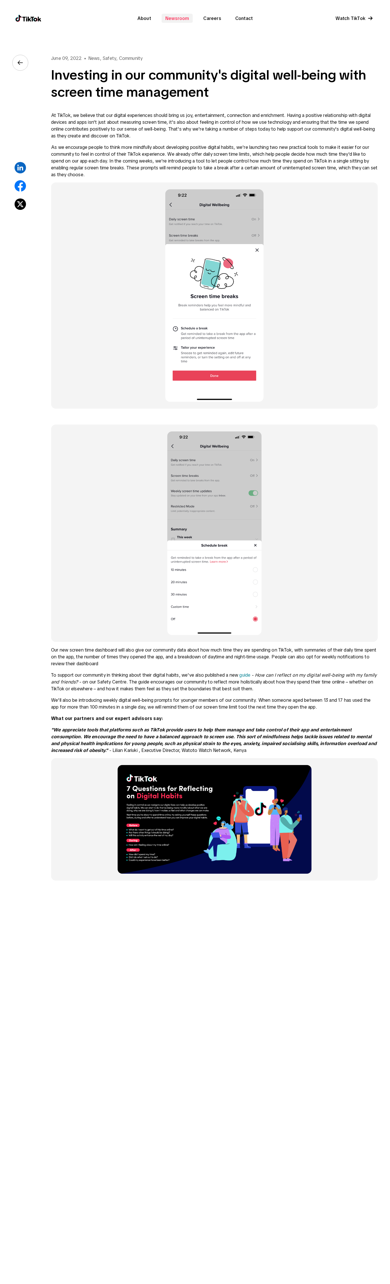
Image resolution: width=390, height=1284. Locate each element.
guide (244, 675)
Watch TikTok (350, 18)
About (144, 18)
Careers (212, 18)
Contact (244, 18)
